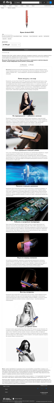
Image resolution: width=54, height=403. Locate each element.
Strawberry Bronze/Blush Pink (7, 36)
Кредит (27, 5)
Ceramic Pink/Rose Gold (33, 36)
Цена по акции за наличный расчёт (14, 45)
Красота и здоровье (11, 7)
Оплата (22, 5)
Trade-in (10, 5)
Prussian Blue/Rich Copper (17, 36)
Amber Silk (9, 38)
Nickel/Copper (25, 36)
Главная (2, 7)
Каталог (18, 2)
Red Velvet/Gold (46, 36)
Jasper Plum (40, 36)
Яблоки (4, 5)
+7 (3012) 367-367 (47, 5)
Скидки (16, 5)
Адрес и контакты (6, 386)
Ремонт (33, 5)
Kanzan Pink (4, 38)
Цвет (3, 34)
